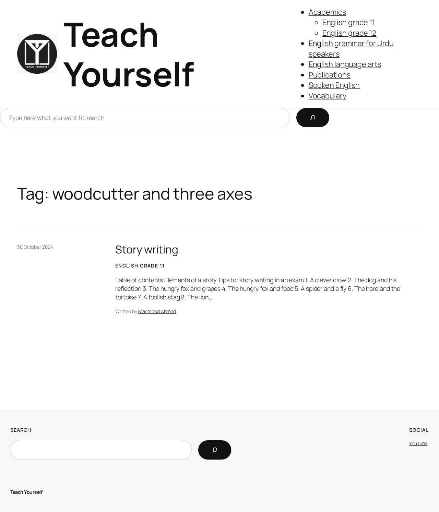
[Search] (312, 117)
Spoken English (334, 85)
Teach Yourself (128, 53)
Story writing (146, 249)
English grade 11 (348, 22)
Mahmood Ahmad (157, 311)
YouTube (418, 443)
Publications (330, 75)
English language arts (345, 64)
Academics (327, 12)
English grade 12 (349, 33)
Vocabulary (327, 96)
